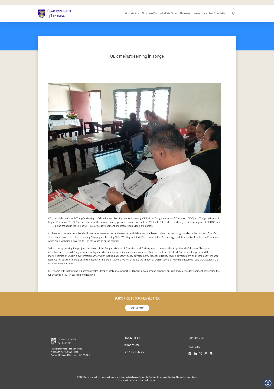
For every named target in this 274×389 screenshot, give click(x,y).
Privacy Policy (132, 337)
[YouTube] (211, 354)
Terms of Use (132, 344)
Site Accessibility (134, 352)
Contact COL (196, 337)
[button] (137, 308)
